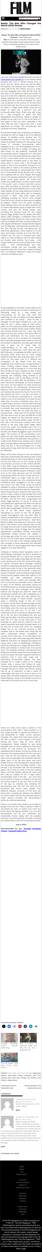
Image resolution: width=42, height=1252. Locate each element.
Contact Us (23, 1185)
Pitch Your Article (23, 1182)
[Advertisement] (21, 281)
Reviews (29, 1073)
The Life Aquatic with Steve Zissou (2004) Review (9, 1065)
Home (21, 1167)
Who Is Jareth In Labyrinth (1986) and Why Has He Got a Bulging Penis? (28, 1047)
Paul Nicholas (31, 1078)
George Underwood (24, 1075)
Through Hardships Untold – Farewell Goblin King (9, 1046)
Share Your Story (22, 1188)
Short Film (23, 1196)
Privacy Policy (21, 1174)
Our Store (22, 1209)
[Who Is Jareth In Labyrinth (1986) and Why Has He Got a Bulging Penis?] (28, 1037)
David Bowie (12, 1075)
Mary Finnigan (21, 1078)
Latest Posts (21, 1073)
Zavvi (22, 1214)
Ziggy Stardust (12, 1080)
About (21, 1169)
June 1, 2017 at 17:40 (24, 1119)
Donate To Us (22, 1207)
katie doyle (12, 1078)
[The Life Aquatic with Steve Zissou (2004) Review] (9, 1057)
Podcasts (22, 1193)
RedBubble (22, 1212)
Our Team (22, 1180)
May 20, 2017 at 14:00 (24, 1102)
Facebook (22, 1198)
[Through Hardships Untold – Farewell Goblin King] (9, 1037)
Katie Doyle (25, 29)
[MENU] (3, 18)
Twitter (22, 1201)
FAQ (21, 1172)
